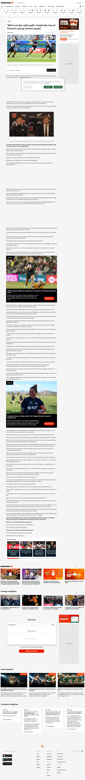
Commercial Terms (61, 763)
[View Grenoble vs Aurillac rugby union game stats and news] (63, 12)
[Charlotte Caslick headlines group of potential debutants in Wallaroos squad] (39, 547)
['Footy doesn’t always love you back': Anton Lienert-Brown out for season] (52, 547)
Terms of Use (60, 758)
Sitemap (38, 769)
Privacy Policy (60, 755)
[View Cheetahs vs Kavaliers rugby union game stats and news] (6, 12)
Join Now (49, 755)
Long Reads (17, 6)
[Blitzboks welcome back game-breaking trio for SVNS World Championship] (13, 547)
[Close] (62, 79)
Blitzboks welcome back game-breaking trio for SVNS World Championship (13, 554)
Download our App (60, 6)
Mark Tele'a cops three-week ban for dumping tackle (26, 554)
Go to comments (7, 721)
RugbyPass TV (42, 6)
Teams (30, 6)
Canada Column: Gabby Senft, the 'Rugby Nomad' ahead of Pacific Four (29, 418)
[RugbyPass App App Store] (15, 757)
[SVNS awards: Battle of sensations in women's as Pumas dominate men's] (31, 273)
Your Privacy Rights (27, 87)
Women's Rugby (50, 6)
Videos (37, 766)
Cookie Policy (60, 761)
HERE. (26, 148)
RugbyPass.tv (50, 758)
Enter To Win (63, 39)
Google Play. (43, 521)
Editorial (59, 774)
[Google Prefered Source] (50, 70)
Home (37, 755)
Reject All (48, 87)
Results (38, 761)
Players (35, 6)
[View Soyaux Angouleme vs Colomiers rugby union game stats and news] (38, 12)
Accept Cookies (58, 87)
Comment (11, 70)
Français (48, 777)
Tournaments (24, 6)
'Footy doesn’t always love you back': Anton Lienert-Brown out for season (52, 554)
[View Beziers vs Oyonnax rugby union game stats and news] (47, 12)
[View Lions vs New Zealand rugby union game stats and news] (14, 12)
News (2, 6)
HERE (36, 521)
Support (59, 769)
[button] (14, 687)
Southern (49, 769)
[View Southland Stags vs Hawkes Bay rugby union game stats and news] (22, 12)
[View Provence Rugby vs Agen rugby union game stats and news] (79, 12)
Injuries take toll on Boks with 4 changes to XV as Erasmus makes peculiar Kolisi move (53, 715)
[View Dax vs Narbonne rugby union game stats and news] (55, 12)
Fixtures (38, 758)
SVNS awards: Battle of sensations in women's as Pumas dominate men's (31, 293)
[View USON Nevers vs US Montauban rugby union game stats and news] (71, 12)
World (48, 771)
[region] (43, 84)
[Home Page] (7, 3)
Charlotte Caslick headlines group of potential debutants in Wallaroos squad (39, 554)
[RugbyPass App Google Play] (15, 761)
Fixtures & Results (9, 6)
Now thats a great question (9, 717)
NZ (47, 774)
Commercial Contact (61, 771)
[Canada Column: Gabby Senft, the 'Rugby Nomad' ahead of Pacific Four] (31, 399)
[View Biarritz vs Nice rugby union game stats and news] (30, 12)
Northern (49, 766)
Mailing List (49, 761)
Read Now (49, 300)
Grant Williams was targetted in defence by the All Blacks (10, 714)
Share (18, 70)
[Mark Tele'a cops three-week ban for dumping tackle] (26, 547)
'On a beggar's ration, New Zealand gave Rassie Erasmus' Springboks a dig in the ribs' (31, 715)
